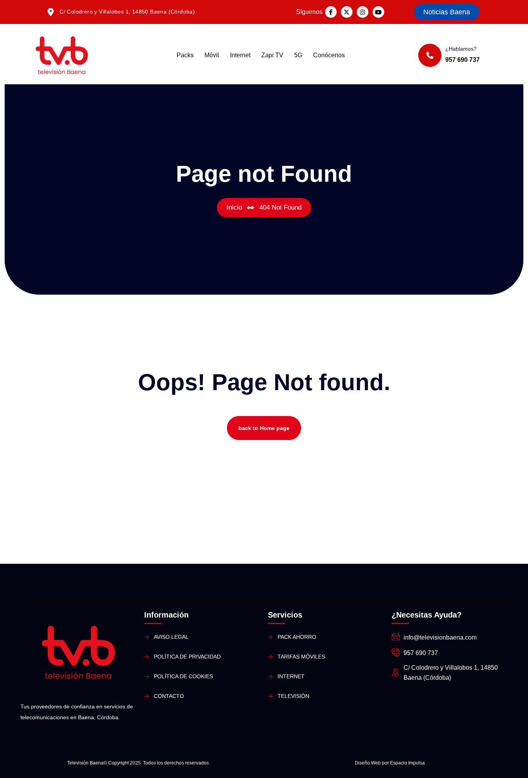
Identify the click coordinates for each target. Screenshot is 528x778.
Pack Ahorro (297, 637)
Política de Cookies (183, 676)
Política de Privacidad (187, 656)
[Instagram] (362, 12)
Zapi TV (272, 55)
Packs (185, 55)
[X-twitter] (347, 12)
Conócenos (329, 55)
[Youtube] (378, 12)
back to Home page (264, 428)
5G (298, 55)
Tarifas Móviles (301, 656)
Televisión (293, 696)
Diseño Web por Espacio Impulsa (390, 763)
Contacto (169, 696)
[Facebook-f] (331, 12)
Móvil (211, 55)
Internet (240, 55)
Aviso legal (171, 637)
